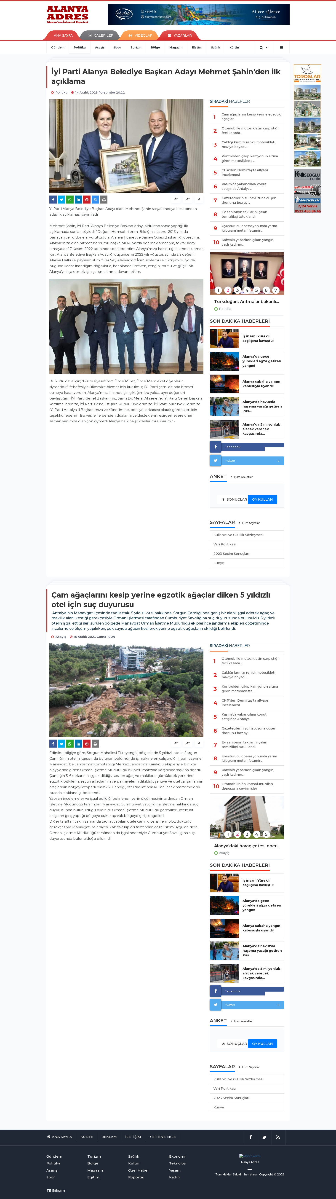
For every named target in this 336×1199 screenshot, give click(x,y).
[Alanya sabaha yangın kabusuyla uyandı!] (224, 384)
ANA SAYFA (63, 35)
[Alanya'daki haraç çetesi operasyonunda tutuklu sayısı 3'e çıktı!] (247, 820)
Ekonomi (177, 1156)
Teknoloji (177, 1163)
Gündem (57, 47)
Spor (117, 47)
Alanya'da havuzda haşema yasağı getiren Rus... (262, 406)
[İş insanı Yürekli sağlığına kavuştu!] (224, 338)
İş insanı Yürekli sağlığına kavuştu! (258, 338)
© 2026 (279, 1174)
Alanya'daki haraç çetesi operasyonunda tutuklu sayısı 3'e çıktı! (247, 845)
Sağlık (215, 47)
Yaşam (175, 1170)
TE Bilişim (55, 1190)
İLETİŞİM (133, 1137)
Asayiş (99, 47)
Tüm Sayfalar (251, 523)
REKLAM (109, 1137)
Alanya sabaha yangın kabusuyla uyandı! (261, 383)
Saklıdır (238, 1174)
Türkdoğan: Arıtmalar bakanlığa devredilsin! (247, 301)
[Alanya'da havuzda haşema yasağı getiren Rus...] (224, 406)
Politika (80, 47)
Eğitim (197, 47)
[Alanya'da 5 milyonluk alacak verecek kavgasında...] (224, 429)
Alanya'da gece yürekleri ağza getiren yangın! (262, 361)
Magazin (176, 47)
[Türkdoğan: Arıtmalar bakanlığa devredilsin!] (247, 276)
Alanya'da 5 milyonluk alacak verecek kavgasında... (261, 429)
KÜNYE (86, 1137)
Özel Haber (138, 1170)
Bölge (155, 47)
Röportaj (136, 1177)
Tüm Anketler (243, 477)
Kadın (174, 1177)
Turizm (136, 47)
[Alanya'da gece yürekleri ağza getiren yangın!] (224, 361)
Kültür (234, 47)
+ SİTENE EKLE (162, 1137)
